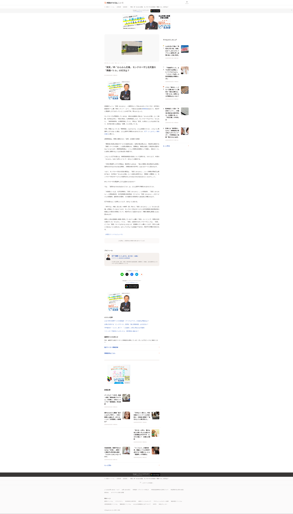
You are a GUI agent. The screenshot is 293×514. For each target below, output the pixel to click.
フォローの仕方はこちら (137, 11)
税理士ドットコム (108, 501)
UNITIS (154, 504)
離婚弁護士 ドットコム (125, 504)
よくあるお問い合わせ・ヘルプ (111, 489)
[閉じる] (291, 10)
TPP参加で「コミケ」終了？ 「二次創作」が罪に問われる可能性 (124, 328)
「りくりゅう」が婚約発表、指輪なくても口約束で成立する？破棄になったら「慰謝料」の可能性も (142, 451)
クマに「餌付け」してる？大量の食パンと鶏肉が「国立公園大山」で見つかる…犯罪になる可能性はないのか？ (172, 91)
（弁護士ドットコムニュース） (114, 234)
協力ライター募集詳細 (111, 347)
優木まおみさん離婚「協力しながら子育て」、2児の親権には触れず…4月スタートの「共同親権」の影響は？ (112, 417)
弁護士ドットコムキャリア (144, 501)
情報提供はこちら (109, 353)
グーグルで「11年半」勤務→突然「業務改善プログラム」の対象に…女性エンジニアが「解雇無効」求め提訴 (112, 399)
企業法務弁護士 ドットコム (111, 504)
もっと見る (107, 465)
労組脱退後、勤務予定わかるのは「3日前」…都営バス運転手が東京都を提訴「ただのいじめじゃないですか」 (112, 452)
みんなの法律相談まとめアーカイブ (141, 504)
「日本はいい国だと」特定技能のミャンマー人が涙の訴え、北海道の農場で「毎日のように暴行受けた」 (142, 416)
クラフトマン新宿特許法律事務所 (121, 258)
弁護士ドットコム (110, 7)
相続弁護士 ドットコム (176, 501)
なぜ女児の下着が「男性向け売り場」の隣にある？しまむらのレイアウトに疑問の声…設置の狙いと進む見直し (172, 50)
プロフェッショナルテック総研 (161, 501)
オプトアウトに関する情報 (117, 492)
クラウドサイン (119, 501)
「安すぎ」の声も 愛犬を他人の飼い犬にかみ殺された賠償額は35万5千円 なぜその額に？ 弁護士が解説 (142, 434)
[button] (141, 274)
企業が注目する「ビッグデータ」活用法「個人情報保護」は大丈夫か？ (126, 324)
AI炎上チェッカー (163, 504)
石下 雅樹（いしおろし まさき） (125, 256)
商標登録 (145, 109)
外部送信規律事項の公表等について (159, 489)
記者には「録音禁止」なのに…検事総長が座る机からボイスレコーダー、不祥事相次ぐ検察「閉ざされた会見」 (172, 132)
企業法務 (119, 7)
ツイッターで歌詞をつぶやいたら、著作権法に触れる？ (121, 331)
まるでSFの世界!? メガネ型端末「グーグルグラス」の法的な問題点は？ (126, 321)
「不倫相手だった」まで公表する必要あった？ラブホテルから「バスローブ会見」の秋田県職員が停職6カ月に (172, 73)
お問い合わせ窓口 (126, 489)
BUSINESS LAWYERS (130, 501)
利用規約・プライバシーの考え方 (141, 489)
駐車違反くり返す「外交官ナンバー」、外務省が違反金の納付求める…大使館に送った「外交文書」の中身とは (172, 114)
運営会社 (106, 492)
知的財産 (125, 7)
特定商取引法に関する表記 (177, 489)
